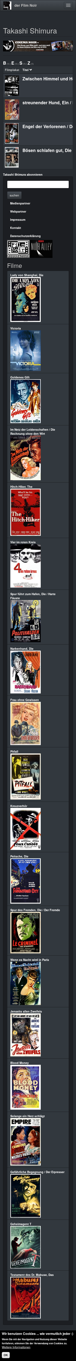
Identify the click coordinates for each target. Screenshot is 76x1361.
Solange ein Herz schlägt (27, 1116)
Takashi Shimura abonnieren (23, 174)
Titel (25, 70)
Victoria (15, 328)
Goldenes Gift (20, 377)
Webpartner (18, 211)
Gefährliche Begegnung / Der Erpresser (37, 1172)
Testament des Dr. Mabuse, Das (32, 1275)
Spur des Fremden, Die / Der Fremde (35, 910)
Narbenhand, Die (21, 649)
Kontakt (15, 228)
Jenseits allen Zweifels (26, 1011)
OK (6, 1355)
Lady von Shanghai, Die (26, 275)
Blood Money (19, 1063)
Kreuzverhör (18, 806)
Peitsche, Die (19, 856)
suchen (14, 195)
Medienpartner (20, 203)
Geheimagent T (20, 1224)
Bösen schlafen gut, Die (47, 150)
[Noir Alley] (41, 248)
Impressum (17, 219)
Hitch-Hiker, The (21, 487)
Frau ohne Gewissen (24, 700)
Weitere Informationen (16, 1347)
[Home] (7, 5)
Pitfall (14, 751)
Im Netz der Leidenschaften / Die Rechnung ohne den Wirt (32, 431)
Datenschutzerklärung (25, 236)
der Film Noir (25, 5)
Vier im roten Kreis (23, 542)
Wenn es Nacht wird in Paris (29, 960)
